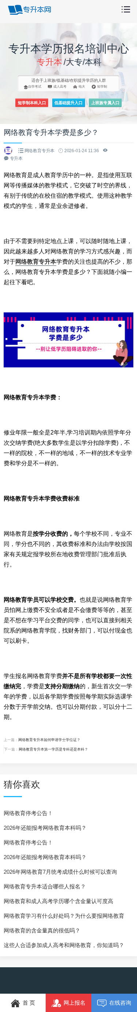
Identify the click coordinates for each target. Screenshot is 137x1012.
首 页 (29, 1003)
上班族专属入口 (105, 102)
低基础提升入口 (68, 102)
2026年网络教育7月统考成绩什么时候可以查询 (60, 872)
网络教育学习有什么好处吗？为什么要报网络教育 (64, 916)
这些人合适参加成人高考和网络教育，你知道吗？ (64, 945)
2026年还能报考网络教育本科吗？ (45, 828)
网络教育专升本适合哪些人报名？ (45, 886)
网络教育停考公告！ (28, 813)
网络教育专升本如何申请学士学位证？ (49, 740)
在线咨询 (120, 1003)
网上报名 (74, 1003)
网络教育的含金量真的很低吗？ (42, 930)
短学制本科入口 (32, 102)
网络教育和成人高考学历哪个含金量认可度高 (58, 901)
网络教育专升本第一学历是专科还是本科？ (53, 749)
